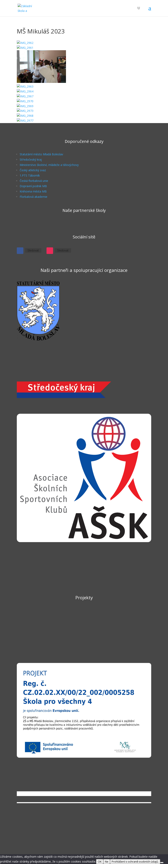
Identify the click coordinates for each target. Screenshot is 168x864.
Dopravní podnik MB (33, 186)
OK (100, 861)
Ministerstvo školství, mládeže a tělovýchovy (49, 165)
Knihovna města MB (33, 191)
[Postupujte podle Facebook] (20, 250)
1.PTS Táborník (30, 175)
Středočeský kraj (31, 159)
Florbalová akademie (33, 197)
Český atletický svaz (33, 170)
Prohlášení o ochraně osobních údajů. (135, 861)
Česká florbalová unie (34, 181)
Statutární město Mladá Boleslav (41, 154)
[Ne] (161, 862)
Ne (106, 861)
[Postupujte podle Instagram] (50, 250)
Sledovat (33, 250)
